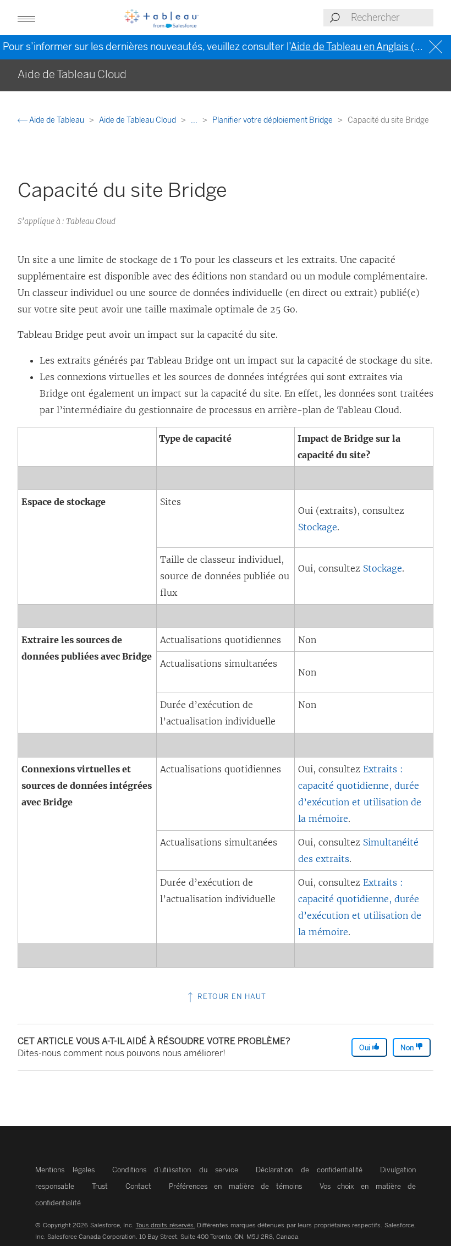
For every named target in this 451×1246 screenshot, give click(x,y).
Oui (365, 1048)
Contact (138, 1186)
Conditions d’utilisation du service (175, 1170)
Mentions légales (65, 1170)
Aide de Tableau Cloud (138, 120)
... (195, 120)
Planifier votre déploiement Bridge (273, 120)
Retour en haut (230, 996)
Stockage (317, 527)
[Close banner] (437, 47)
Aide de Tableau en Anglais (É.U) (362, 47)
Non (407, 1048)
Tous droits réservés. (165, 1225)
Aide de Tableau (57, 120)
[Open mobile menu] (26, 17)
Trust (100, 1186)
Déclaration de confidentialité (309, 1170)
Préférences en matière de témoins (235, 1186)
